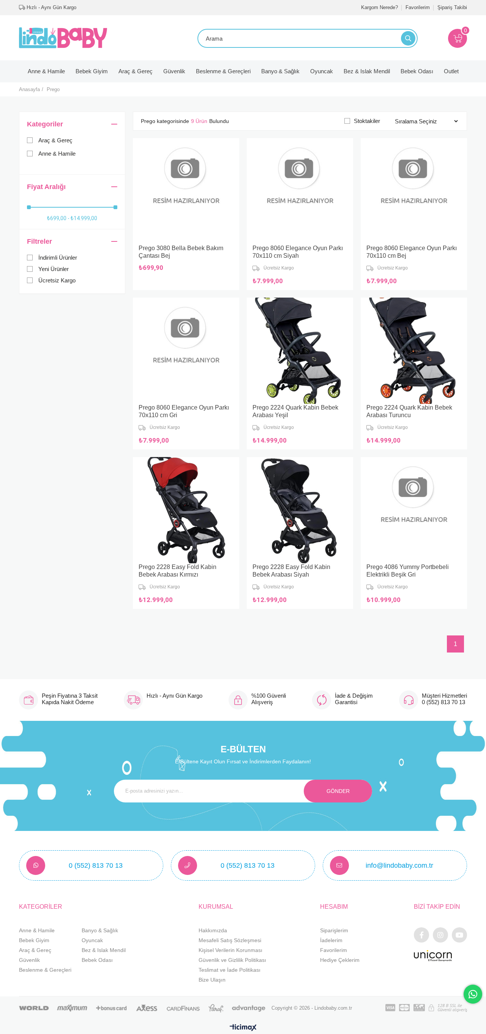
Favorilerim (418, 7)
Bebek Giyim (92, 71)
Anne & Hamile (46, 71)
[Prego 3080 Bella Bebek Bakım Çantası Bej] (186, 191)
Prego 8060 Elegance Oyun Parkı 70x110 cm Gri (184, 411)
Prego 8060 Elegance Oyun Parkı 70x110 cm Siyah (297, 252)
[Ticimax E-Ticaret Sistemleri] (243, 1028)
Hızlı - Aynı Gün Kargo (50, 7)
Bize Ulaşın (212, 980)
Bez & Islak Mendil (367, 71)
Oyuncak (321, 71)
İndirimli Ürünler (57, 257)
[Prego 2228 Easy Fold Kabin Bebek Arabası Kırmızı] (186, 510)
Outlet (451, 71)
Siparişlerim (334, 930)
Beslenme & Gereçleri (223, 71)
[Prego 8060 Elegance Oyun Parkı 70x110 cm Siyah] (300, 191)
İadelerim (331, 940)
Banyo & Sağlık (280, 71)
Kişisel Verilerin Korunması (230, 950)
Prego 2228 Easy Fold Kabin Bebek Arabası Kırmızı (177, 571)
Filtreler (39, 241)
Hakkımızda (213, 930)
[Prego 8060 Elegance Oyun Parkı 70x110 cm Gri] (186, 351)
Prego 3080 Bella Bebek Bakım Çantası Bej (181, 252)
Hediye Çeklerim (340, 960)
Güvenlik (174, 71)
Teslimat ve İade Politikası (229, 970)
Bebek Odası (417, 71)
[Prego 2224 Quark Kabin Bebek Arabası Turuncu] (414, 351)
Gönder (338, 791)
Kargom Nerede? (379, 7)
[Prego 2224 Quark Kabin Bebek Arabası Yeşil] (300, 351)
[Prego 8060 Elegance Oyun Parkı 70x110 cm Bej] (414, 191)
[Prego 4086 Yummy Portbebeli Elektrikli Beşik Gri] (414, 510)
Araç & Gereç (135, 71)
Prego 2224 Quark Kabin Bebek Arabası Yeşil (295, 411)
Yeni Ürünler (53, 269)
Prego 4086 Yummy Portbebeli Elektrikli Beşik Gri (407, 571)
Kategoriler (45, 124)
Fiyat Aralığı (46, 187)
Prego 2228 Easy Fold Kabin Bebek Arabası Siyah (291, 571)
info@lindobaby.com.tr (399, 865)
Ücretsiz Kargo (57, 280)
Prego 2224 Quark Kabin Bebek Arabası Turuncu (409, 411)
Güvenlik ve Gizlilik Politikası (232, 960)
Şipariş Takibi (452, 7)
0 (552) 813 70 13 (96, 865)
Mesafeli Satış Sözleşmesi (230, 940)
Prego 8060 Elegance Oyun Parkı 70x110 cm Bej (411, 252)
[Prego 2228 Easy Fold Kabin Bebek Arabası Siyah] (300, 510)
